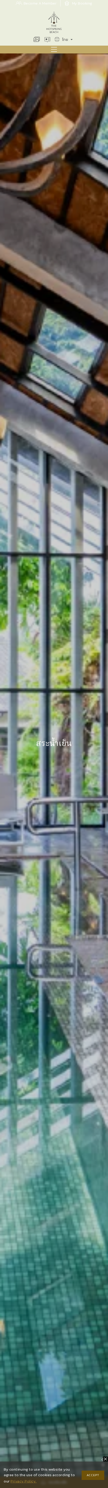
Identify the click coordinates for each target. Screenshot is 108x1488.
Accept (93, 1475)
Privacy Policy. (24, 1481)
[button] (54, 49)
